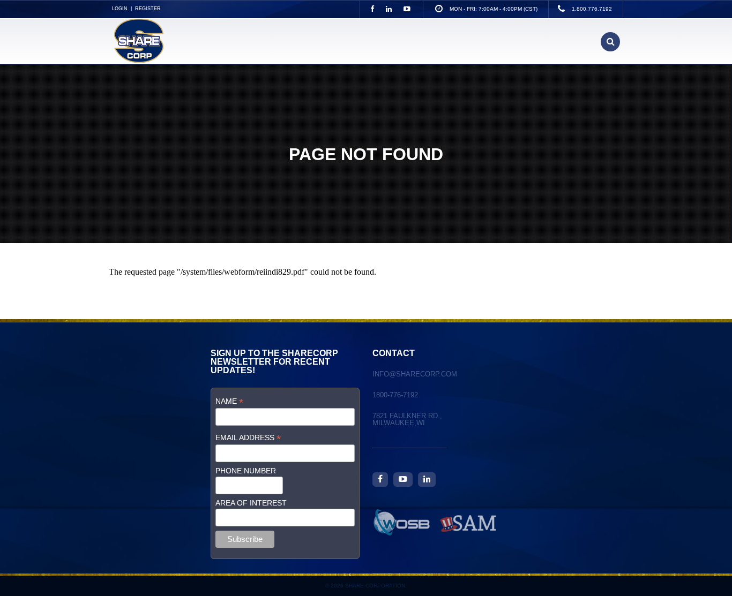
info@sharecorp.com (414, 374)
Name (229, 401)
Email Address (248, 438)
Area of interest (251, 503)
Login (120, 8)
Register (148, 8)
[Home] (136, 59)
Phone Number (245, 470)
